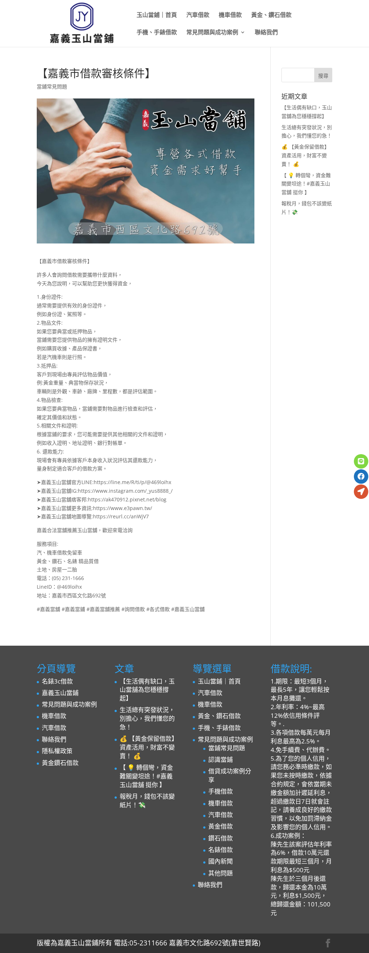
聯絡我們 (266, 33)
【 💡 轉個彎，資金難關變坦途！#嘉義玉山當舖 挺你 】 (306, 184)
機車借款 (230, 15)
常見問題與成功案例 (212, 33)
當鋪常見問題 (52, 86)
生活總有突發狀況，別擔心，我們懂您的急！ (147, 718)
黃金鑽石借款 (60, 763)
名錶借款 (220, 850)
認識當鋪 (220, 759)
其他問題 (220, 873)
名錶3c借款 (57, 681)
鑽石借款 (220, 838)
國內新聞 (220, 861)
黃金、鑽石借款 (271, 15)
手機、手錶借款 (157, 33)
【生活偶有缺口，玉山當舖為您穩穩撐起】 (147, 690)
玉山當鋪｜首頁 (157, 15)
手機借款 (220, 791)
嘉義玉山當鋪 (60, 693)
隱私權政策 (57, 751)
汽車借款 (197, 15)
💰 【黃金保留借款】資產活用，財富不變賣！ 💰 (305, 155)
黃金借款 (220, 826)
